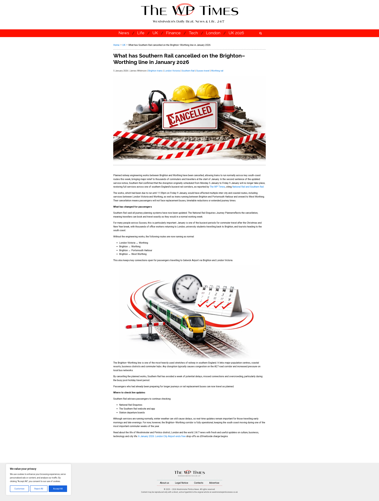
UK (155, 33)
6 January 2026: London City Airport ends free (162, 436)
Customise (19, 489)
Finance (173, 33)
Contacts (198, 482)
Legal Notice (181, 482)
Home (116, 45)
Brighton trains (155, 70)
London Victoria (172, 70)
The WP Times (217, 186)
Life (140, 33)
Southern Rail (188, 70)
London (213, 33)
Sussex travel (202, 70)
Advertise (214, 482)
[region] (38, 479)
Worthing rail (217, 70)
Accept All (58, 489)
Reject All (38, 489)
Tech (193, 33)
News (124, 33)
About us (164, 482)
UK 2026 (236, 33)
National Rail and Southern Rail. (248, 186)
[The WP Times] (189, 473)
